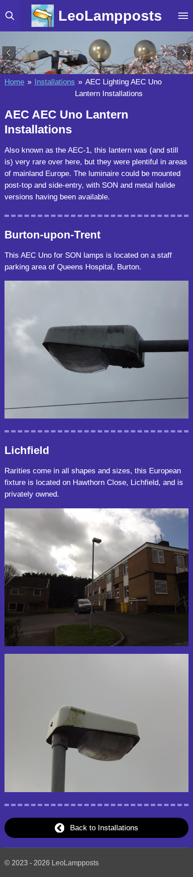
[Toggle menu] (183, 15)
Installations (55, 81)
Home (14, 81)
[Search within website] (10, 15)
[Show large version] (96, 350)
